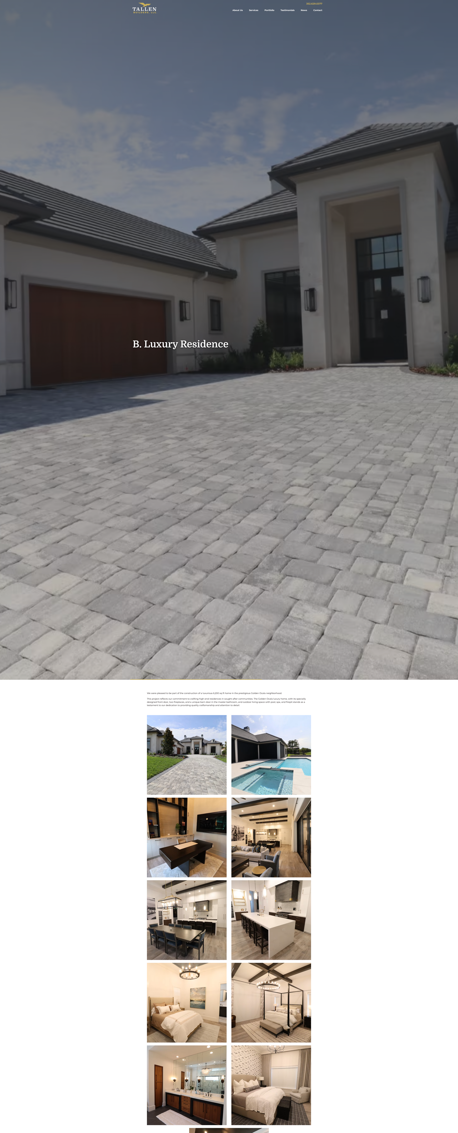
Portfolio (269, 10)
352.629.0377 (314, 3)
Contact (317, 10)
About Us (237, 10)
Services (253, 10)
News (304, 10)
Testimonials (288, 10)
